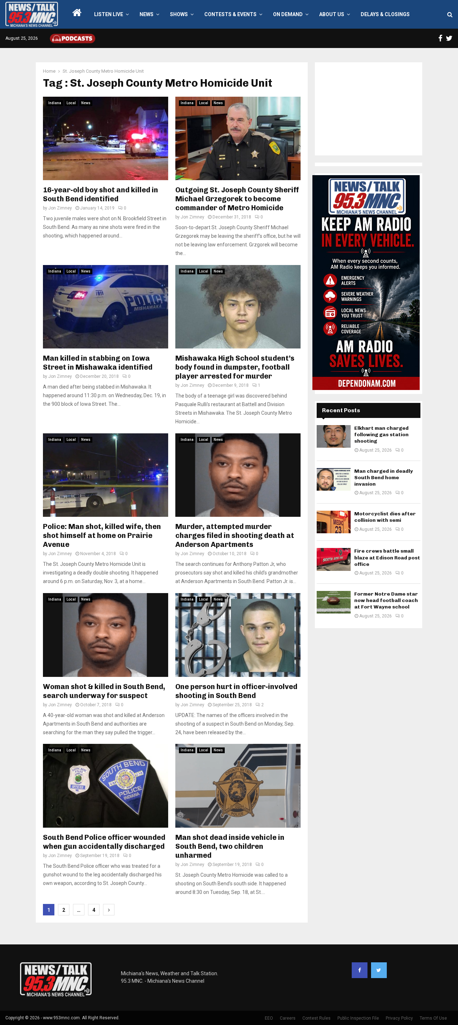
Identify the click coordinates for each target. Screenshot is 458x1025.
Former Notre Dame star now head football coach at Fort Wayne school (386, 600)
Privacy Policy (399, 1018)
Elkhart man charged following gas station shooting (381, 434)
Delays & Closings (385, 14)
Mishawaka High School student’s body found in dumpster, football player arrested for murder (234, 367)
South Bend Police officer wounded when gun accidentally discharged (104, 842)
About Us (331, 14)
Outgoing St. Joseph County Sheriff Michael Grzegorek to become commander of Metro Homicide (237, 199)
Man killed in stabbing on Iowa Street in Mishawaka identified (97, 362)
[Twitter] (379, 970)
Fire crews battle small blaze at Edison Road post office (387, 557)
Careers (288, 1018)
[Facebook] (359, 970)
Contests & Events (230, 14)
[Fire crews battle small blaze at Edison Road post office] (334, 559)
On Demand (288, 14)
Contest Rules (316, 1018)
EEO (269, 1018)
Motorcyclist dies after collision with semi (385, 517)
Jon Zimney (60, 208)
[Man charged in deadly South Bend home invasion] (334, 479)
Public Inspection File (358, 1018)
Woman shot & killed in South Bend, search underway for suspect (104, 691)
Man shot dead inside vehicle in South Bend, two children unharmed (229, 846)
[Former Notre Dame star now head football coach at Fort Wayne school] (334, 602)
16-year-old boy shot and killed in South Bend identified (100, 194)
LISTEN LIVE (108, 14)
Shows (179, 14)
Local (71, 103)
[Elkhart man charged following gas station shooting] (334, 436)
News (147, 14)
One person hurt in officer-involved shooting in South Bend (236, 691)
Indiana (54, 103)
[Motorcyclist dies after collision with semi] (334, 522)
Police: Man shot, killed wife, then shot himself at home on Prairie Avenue (102, 535)
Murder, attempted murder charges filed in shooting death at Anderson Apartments (234, 535)
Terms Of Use (433, 1018)
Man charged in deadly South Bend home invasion (383, 477)
